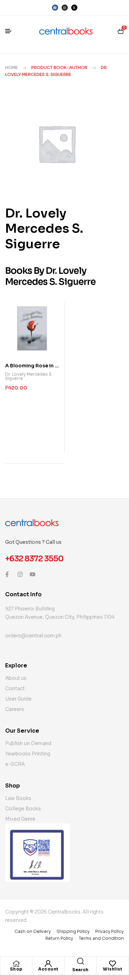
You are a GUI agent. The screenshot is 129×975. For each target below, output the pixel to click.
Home (11, 67)
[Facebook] (55, 7)
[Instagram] (65, 7)
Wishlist (112, 969)
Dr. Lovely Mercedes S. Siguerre (29, 376)
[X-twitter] (74, 7)
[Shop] (16, 963)
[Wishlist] (112, 963)
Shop (16, 969)
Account (48, 969)
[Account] (48, 963)
